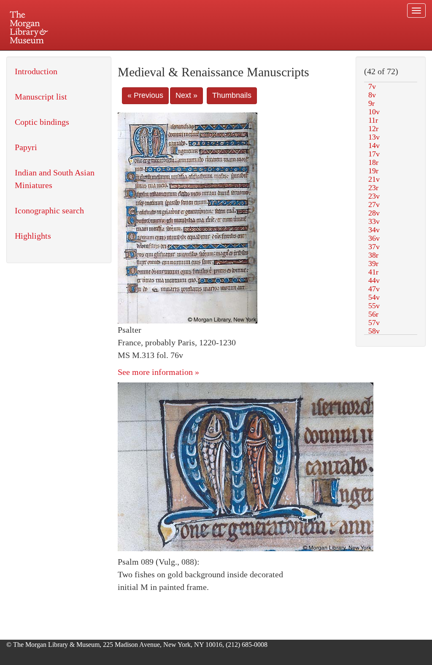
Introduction (36, 71)
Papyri (26, 147)
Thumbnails (231, 95)
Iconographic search (49, 210)
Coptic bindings (42, 122)
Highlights (33, 235)
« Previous (145, 95)
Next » (186, 95)
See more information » (158, 372)
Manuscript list (41, 96)
